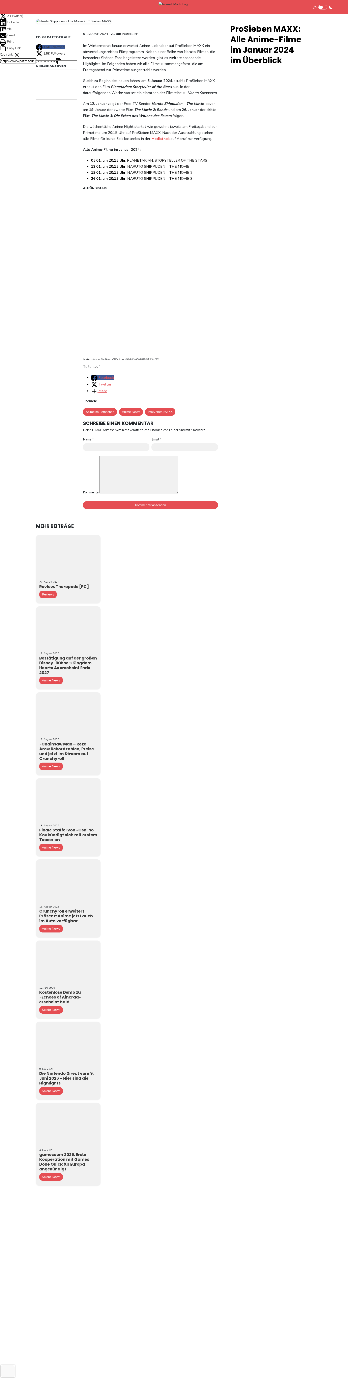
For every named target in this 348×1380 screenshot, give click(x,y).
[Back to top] (338, 1370)
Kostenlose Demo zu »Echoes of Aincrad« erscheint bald (60, 997)
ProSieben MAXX (160, 412)
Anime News (131, 412)
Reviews (48, 594)
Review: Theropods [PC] (64, 586)
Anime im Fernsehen (100, 412)
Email (156, 439)
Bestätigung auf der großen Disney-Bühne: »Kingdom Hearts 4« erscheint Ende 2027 (68, 665)
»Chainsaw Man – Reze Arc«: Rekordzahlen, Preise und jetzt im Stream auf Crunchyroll (66, 751)
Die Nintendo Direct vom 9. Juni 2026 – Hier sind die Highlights (66, 1078)
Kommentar (91, 492)
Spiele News (51, 1010)
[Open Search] (338, 7)
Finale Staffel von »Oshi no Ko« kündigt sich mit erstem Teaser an (68, 834)
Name (88, 439)
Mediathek (160, 138)
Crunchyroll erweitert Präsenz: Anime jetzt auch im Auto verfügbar (66, 916)
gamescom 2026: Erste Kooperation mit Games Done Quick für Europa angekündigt (64, 1162)
